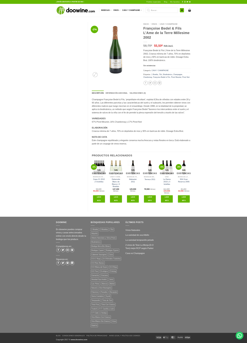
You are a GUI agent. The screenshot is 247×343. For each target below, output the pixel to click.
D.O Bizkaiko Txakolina (111, 259)
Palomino (94, 292)
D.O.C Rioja (95, 259)
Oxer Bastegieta (105, 288)
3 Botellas (104, 229)
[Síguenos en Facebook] (182, 2)
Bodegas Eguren (112, 250)
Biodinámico (167, 74)
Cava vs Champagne (135, 253)
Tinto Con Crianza (108, 304)
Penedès (104, 292)
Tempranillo (95, 300)
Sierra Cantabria (97, 296)
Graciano (104, 275)
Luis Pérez (95, 284)
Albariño (94, 234)
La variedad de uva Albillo (137, 235)
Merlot (112, 284)
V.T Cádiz (95, 313)
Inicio (146, 24)
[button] (182, 10)
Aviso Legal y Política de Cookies (124, 336)
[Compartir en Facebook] (146, 83)
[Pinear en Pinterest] (159, 83)
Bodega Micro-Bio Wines (100, 246)
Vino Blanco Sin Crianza (100, 321)
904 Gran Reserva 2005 (183, 180)
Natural (94, 288)
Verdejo (104, 313)
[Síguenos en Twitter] (187, 2)
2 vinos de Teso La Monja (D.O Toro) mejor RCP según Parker (139, 246)
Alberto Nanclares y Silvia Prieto (103, 238)
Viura (114, 321)
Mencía (104, 284)
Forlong (113, 271)
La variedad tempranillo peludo (139, 240)
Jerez (111, 279)
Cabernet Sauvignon (99, 255)
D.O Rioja (113, 267)
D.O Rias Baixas (97, 263)
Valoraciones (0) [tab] (138, 93)
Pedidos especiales (153, 2)
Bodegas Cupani (97, 250)
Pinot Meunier (176, 77)
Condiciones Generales (73, 336)
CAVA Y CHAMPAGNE (131, 10)
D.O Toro (94, 271)
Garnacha (95, 275)
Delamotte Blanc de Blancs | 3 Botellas (116, 182)
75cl (160, 74)
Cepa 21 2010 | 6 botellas (99, 180)
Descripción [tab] (98, 93)
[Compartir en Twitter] (150, 83)
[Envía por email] (155, 83)
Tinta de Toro (107, 300)
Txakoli (94, 309)
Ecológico (104, 271)
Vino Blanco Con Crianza (100, 317)
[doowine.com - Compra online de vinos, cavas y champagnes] (75, 10)
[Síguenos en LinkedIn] (72, 263)
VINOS (116, 10)
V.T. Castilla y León (106, 309)
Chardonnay (147, 77)
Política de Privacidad (96, 336)
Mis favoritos (175, 2)
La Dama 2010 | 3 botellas (167, 181)
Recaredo (113, 292)
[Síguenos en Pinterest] (67, 263)
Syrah (108, 296)
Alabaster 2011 (133, 180)
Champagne (177, 74)
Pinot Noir (186, 77)
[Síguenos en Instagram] (185, 2)
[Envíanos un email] (190, 2)
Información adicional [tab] (116, 93)
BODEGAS (105, 10)
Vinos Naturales (132, 230)
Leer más (99, 198)
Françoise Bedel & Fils (161, 77)
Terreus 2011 (150, 179)
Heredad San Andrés (99, 279)
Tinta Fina (95, 304)
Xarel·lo (94, 325)
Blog (165, 2)
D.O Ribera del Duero (99, 267)
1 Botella (154, 74)
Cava (111, 255)
